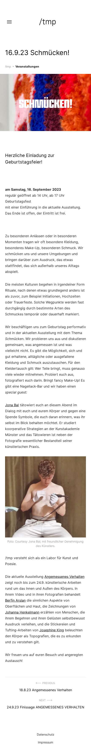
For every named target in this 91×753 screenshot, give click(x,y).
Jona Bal (12, 405)
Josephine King (51, 630)
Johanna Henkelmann (22, 612)
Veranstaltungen (27, 66)
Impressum (45, 742)
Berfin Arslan (15, 600)
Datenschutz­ (45, 734)
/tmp (8, 66)
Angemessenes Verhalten (64, 576)
